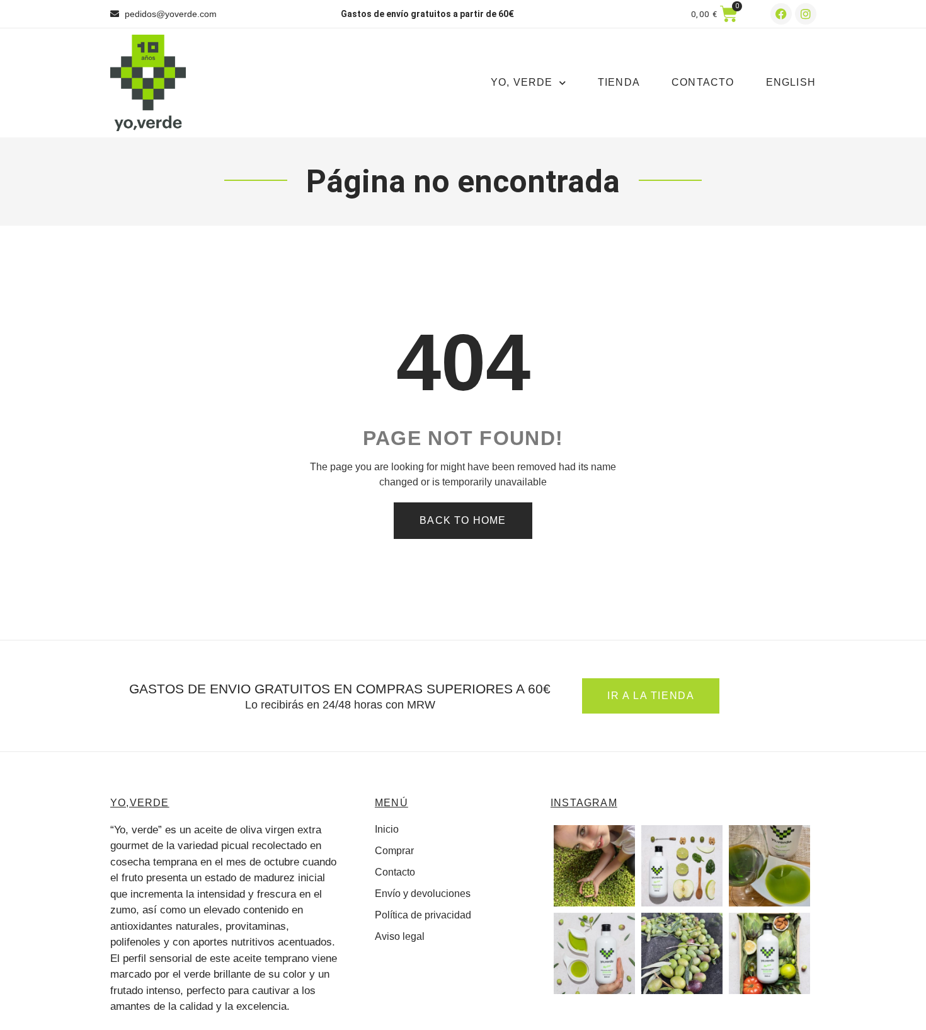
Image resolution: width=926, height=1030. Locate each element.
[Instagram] (805, 14)
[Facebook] (781, 14)
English (791, 82)
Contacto (703, 82)
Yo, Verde (522, 82)
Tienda (619, 82)
